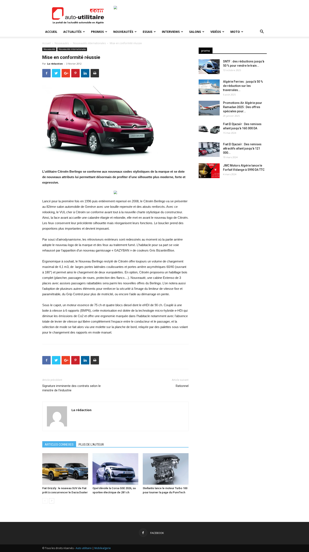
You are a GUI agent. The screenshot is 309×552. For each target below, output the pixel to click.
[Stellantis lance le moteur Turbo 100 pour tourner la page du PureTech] (166, 469)
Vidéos (215, 32)
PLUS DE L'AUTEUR (91, 444)
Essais (147, 32)
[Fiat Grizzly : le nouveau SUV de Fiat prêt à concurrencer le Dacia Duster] (65, 469)
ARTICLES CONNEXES (59, 444)
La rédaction (55, 63)
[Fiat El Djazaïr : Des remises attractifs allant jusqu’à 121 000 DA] (209, 149)
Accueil (51, 32)
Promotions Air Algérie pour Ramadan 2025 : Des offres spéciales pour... (242, 107)
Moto (235, 32)
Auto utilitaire (84, 548)
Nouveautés (123, 32)
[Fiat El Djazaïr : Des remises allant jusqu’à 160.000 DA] (209, 129)
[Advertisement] (233, 214)
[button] (262, 32)
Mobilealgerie (102, 548)
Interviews (171, 32)
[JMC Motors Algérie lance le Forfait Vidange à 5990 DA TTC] (209, 170)
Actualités (72, 32)
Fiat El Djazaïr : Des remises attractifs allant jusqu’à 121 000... (242, 148)
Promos (97, 32)
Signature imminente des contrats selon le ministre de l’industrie (71, 388)
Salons (195, 32)
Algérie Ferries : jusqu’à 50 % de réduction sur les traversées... (243, 86)
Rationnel (182, 386)
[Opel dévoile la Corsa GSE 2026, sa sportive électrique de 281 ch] (115, 469)
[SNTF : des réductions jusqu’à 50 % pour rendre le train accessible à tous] (209, 66)
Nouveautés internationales (89, 43)
